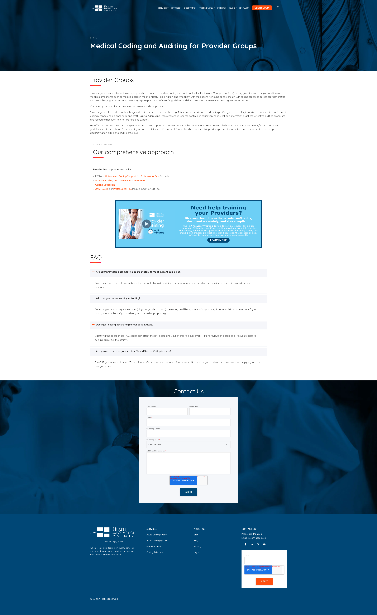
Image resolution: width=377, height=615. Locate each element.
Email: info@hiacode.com (254, 538)
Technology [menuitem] (206, 8)
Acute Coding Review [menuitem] (157, 540)
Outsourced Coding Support (120, 176)
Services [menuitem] (162, 8)
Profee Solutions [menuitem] (155, 546)
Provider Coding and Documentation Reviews (120, 180)
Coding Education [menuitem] (155, 552)
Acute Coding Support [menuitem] (157, 534)
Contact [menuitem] (243, 8)
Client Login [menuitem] (262, 8)
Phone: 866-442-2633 (252, 534)
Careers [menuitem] (221, 8)
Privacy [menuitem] (197, 546)
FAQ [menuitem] (196, 540)
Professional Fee (150, 176)
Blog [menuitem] (232, 8)
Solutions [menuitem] (190, 8)
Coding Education (105, 184)
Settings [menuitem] (176, 8)
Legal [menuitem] (196, 552)
